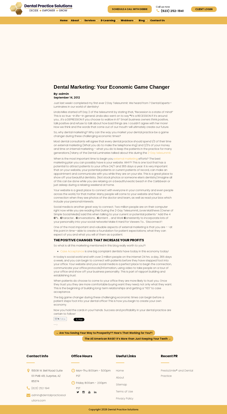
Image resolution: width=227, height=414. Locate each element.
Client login (204, 9)
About (75, 20)
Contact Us (157, 20)
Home (64, 20)
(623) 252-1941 (40, 388)
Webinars (127, 20)
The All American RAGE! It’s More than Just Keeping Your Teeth (128, 338)
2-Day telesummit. (159, 153)
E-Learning (108, 20)
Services (90, 20)
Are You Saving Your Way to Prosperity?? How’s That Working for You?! (104, 333)
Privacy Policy (124, 398)
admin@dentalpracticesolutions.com (48, 397)
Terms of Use (124, 391)
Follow (62, 319)
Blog (142, 20)
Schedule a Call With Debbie (129, 9)
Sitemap (121, 384)
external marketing (126, 159)
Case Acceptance (72, 251)
